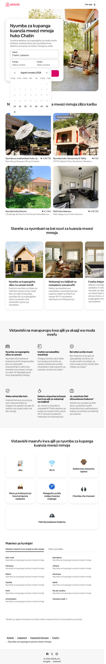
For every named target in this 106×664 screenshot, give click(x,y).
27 (31, 106)
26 (25, 106)
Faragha (46, 661)
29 (41, 106)
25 (20, 106)
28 (36, 106)
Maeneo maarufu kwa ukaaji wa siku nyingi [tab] (25, 549)
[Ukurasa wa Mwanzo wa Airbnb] (13, 4)
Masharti (57, 661)
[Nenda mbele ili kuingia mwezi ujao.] (46, 73)
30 (47, 106)
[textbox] (22, 65)
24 (15, 106)
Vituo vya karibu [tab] (55, 549)
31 (15, 112)
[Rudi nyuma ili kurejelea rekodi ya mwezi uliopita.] (15, 73)
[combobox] (34, 55)
